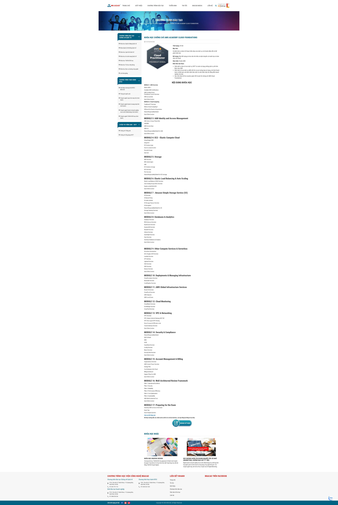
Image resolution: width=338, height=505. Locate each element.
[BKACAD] (114, 5)
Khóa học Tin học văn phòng (127, 65)
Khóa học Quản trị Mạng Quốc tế (128, 44)
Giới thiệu (138, 6)
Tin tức (184, 6)
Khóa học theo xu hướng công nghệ (129, 69)
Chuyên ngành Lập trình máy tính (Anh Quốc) (129, 99)
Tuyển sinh (173, 6)
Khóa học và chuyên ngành (154, 23)
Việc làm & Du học (175, 492)
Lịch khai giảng (124, 73)
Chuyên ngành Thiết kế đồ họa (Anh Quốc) (129, 117)
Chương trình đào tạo (155, 6)
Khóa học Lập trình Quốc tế (127, 52)
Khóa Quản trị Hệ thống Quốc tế (128, 48)
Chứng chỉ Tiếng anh (125, 131)
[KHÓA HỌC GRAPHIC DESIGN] (162, 455)
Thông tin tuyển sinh (125, 94)
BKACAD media (197, 6)
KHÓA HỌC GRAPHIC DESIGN (153, 458)
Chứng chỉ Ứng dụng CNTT (127, 135)
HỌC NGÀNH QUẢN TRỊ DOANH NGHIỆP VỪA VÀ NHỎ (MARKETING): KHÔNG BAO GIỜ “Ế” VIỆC (200, 459)
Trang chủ (126, 6)
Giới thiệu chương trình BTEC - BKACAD (127, 88)
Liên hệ (210, 6)
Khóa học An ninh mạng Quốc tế (128, 56)
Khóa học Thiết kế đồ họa (126, 60)
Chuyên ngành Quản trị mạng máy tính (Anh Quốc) (129, 105)
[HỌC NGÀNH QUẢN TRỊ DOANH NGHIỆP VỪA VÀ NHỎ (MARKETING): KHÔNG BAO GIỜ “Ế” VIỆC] (201, 455)
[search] (216, 5)
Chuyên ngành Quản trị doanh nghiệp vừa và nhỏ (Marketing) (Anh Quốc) (129, 111)
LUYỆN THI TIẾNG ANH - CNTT (128, 125)
